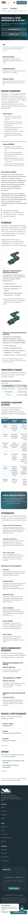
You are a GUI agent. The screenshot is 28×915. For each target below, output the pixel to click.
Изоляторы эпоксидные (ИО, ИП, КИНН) (10, 780)
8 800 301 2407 (6, 869)
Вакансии (3, 841)
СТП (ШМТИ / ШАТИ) (21, 778)
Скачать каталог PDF (13, 29)
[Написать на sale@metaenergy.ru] (14, 2)
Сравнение (21, 11)
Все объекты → (4, 745)
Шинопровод (13, 778)
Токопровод (4, 853)
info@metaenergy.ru (19, 877)
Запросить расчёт (14, 34)
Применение (3, 11)
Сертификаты (4, 814)
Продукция (9, 11)
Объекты (3, 818)
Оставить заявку (22, 2)
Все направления (5, 860)
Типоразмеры (15, 11)
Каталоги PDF (4, 826)
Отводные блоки (5, 857)
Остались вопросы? (14, 888)
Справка (3, 830)
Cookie (22, 905)
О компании (4, 811)
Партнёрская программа (6, 837)
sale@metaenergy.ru (9, 877)
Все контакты (20, 880)
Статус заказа (4, 834)
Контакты (3, 807)
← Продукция (4, 8)
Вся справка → (4, 771)
